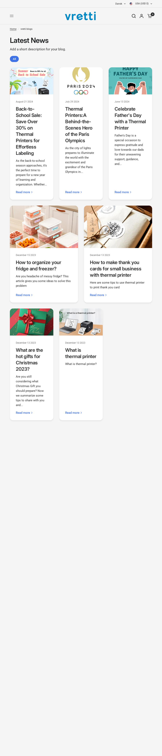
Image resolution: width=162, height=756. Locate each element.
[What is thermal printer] (81, 322)
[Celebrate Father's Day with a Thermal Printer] (130, 80)
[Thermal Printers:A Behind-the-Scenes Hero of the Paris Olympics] (81, 80)
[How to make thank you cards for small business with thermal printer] (118, 227)
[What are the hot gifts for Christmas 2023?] (31, 322)
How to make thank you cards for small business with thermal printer (115, 269)
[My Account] (141, 16)
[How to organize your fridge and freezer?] (44, 227)
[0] (148, 16)
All (14, 58)
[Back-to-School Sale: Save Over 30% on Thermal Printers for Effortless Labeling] (31, 80)
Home (13, 29)
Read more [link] (23, 192)
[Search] (134, 16)
